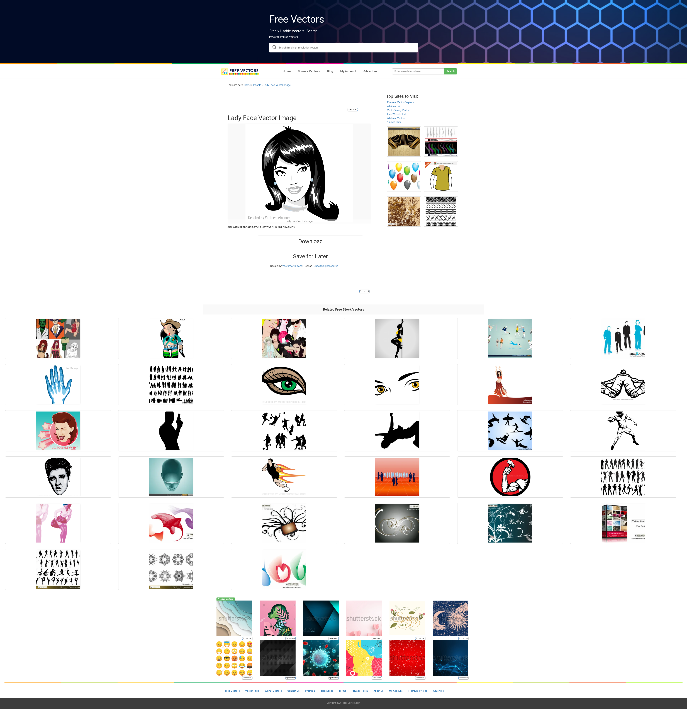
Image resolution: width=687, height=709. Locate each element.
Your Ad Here (394, 122)
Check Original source (326, 266)
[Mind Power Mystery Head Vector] (171, 477)
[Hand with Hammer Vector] (510, 477)
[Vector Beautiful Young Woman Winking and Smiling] (58, 430)
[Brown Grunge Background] (404, 211)
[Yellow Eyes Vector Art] (397, 384)
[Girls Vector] (284, 338)
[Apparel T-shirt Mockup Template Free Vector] (441, 176)
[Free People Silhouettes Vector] (58, 569)
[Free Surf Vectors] (510, 430)
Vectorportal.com (292, 266)
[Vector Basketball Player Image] (284, 477)
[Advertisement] (293, 99)
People (257, 85)
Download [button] (310, 241)
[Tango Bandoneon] (404, 141)
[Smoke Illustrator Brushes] (441, 141)
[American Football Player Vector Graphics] (623, 430)
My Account (395, 690)
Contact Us (293, 690)
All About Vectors (396, 118)
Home (247, 85)
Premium (310, 690)
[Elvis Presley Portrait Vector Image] (58, 477)
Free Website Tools (397, 114)
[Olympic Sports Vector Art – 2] (510, 338)
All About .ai (393, 106)
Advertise (438, 690)
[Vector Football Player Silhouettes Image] (284, 430)
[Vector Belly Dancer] (510, 384)
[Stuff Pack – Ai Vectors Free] (58, 338)
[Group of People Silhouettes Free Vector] (171, 384)
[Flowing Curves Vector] (171, 523)
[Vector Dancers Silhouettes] (623, 477)
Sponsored (353, 109)
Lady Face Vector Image (277, 85)
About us (378, 690)
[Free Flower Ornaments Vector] (510, 523)
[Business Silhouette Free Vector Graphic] (397, 477)
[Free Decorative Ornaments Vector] (171, 569)
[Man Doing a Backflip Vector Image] (397, 430)
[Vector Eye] (284, 384)
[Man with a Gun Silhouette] (171, 430)
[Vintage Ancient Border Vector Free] (441, 211)
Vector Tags (252, 690)
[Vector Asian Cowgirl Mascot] (171, 338)
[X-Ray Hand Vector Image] (58, 384)
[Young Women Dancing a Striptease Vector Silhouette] (397, 338)
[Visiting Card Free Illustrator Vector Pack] (623, 523)
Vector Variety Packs (398, 110)
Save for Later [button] (310, 256)
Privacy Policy (360, 690)
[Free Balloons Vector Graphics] (404, 176)
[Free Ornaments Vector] (284, 523)
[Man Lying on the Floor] (623, 384)
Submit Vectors (273, 690)
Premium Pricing (417, 690)
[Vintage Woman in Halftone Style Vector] (58, 523)
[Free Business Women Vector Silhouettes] (623, 338)
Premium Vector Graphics (400, 102)
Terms (342, 690)
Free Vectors (232, 690)
